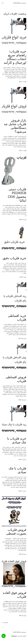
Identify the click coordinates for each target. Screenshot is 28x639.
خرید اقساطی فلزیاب (17, 317)
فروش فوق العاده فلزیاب (14, 594)
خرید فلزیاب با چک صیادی (16, 440)
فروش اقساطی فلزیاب (16, 379)
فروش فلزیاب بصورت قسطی (16, 531)
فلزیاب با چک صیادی (17, 470)
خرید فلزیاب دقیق (14, 258)
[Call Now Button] (3, 636)
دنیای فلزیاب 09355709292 (19, 3)
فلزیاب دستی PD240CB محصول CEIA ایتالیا (17, 194)
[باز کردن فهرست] (3, 3)
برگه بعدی (5, 622)
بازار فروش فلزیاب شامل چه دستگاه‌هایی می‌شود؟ (15, 125)
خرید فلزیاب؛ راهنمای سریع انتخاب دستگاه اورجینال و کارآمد (15, 56)
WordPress (14, 636)
